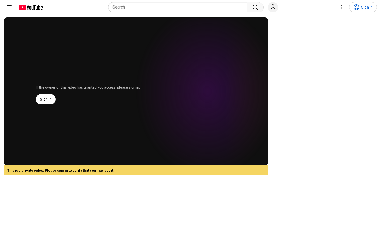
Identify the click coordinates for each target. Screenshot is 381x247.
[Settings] (342, 7)
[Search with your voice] (273, 7)
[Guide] (9, 7)
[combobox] (179, 7)
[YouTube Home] (30, 7)
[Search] (255, 7)
